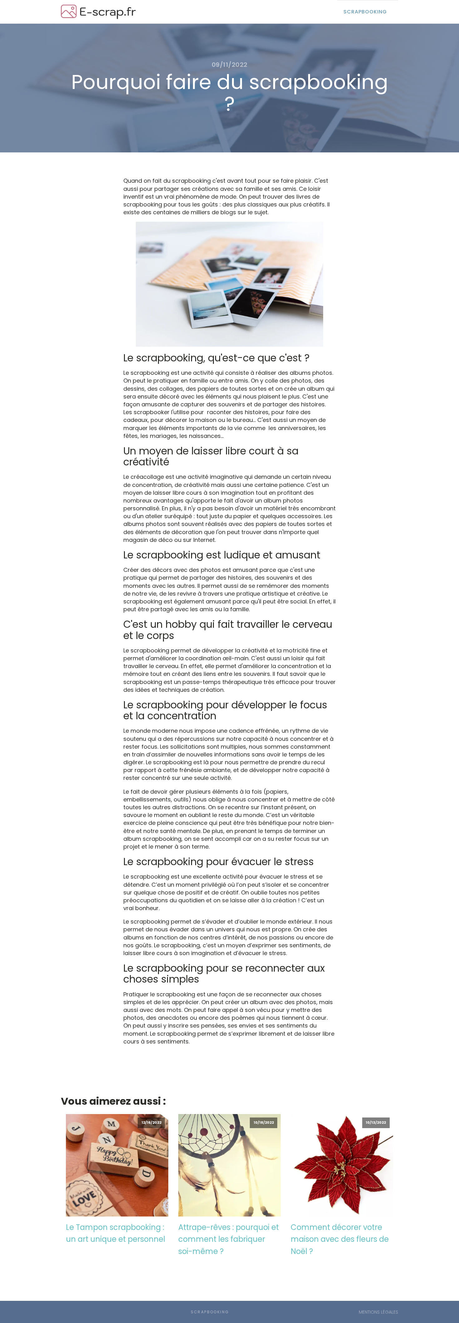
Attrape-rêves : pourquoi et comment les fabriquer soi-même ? (228, 1239)
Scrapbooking (365, 11)
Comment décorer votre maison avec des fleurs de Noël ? (340, 1239)
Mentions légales (378, 1312)
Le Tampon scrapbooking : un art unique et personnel (115, 1233)
